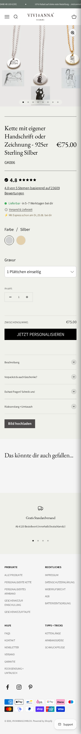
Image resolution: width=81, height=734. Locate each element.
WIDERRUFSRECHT (55, 589)
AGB (47, 596)
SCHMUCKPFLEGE (55, 647)
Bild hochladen (20, 423)
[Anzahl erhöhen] (27, 297)
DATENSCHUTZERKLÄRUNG (59, 582)
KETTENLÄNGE (53, 633)
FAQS (7, 633)
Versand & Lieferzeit (20, 209)
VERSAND (9, 654)
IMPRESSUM (51, 575)
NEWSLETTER (11, 647)
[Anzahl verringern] (10, 297)
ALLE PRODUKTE (13, 575)
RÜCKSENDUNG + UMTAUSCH (14, 671)
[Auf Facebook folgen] (7, 687)
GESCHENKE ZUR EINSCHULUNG (13, 603)
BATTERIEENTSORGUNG (58, 603)
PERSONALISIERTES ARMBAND (15, 591)
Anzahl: (8, 288)
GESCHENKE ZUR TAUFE (17, 612)
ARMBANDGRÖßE (54, 640)
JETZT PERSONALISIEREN (40, 334)
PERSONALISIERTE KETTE (18, 582)
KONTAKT (9, 640)
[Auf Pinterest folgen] (30, 687)
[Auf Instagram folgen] (19, 687)
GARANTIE (9, 661)
